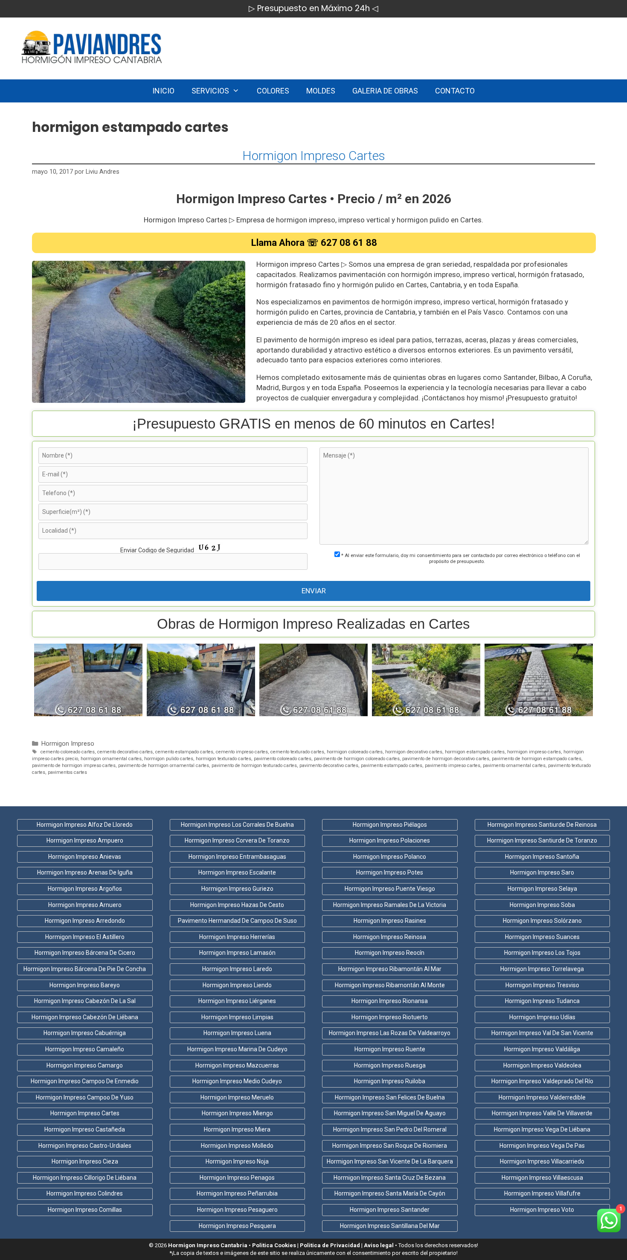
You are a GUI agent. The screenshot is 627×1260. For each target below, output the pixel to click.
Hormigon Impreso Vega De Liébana (542, 1129)
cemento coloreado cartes (68, 752)
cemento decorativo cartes (125, 752)
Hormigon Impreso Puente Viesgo (390, 888)
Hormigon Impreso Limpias (237, 1017)
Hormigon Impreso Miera (237, 1129)
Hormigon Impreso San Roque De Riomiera (389, 1145)
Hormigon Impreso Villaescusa (542, 1177)
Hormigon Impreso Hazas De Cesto (237, 904)
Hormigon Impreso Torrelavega (542, 968)
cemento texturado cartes (297, 752)
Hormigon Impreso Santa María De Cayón (389, 1193)
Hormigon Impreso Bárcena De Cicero (85, 952)
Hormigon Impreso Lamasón (237, 952)
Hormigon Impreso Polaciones (389, 840)
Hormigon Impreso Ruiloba (389, 1081)
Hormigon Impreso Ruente (389, 1049)
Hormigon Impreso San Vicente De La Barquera (390, 1161)
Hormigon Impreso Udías (542, 1017)
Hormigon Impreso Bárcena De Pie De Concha (84, 968)
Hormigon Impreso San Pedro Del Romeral (390, 1129)
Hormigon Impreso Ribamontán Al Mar (389, 968)
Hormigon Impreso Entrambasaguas (237, 856)
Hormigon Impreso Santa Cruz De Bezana (390, 1177)
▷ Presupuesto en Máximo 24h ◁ (313, 8)
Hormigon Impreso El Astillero (85, 936)
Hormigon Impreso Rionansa (389, 1001)
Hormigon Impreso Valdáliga (542, 1049)
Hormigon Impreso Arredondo (85, 920)
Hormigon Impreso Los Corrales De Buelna (237, 824)
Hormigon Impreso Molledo (237, 1145)
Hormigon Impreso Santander (390, 1209)
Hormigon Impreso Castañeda (84, 1129)
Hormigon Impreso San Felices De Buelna (390, 1097)
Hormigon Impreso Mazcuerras (237, 1065)
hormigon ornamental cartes (111, 758)
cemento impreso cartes (242, 752)
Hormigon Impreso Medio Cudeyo (237, 1081)
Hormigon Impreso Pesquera (237, 1225)
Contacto (455, 90)
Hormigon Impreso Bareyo (84, 985)
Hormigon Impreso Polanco (389, 856)
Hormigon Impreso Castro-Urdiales (84, 1145)
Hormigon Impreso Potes (389, 872)
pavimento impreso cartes (452, 765)
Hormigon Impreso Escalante (237, 872)
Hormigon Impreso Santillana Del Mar (390, 1225)
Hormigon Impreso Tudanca (542, 1001)
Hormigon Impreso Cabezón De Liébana (85, 1017)
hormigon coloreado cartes (355, 752)
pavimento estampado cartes (391, 765)
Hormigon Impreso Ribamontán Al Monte (390, 985)
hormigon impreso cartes (534, 752)
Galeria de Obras (385, 90)
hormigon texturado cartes (223, 758)
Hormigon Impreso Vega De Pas (542, 1145)
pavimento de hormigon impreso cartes (74, 765)
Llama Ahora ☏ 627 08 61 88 (314, 242)
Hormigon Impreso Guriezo (237, 888)
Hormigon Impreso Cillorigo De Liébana (84, 1177)
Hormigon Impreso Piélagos (390, 824)
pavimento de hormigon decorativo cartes (445, 758)
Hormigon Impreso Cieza (85, 1161)
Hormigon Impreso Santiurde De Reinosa (542, 824)
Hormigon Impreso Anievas (84, 856)
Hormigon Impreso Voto (542, 1209)
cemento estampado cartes (184, 752)
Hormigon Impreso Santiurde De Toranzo (542, 840)
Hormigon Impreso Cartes (313, 155)
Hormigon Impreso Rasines (390, 920)
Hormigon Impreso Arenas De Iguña (85, 872)
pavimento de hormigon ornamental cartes (163, 765)
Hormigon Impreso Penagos (237, 1177)
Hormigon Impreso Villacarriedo (542, 1161)
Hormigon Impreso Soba (542, 904)
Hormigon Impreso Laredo (237, 968)
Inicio (163, 90)
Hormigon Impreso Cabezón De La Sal (85, 1001)
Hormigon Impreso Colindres (84, 1193)
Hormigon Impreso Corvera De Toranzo (237, 840)
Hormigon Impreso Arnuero (85, 904)
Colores (273, 90)
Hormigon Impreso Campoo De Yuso (85, 1097)
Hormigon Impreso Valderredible (542, 1097)
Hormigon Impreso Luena (237, 1033)
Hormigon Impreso (67, 743)
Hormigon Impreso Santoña (542, 856)
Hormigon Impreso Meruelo (237, 1097)
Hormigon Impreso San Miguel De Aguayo (390, 1113)
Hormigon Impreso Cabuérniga (85, 1033)
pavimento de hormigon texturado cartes (254, 765)
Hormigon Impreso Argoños (85, 888)
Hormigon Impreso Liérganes (237, 1001)
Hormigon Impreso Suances (542, 936)
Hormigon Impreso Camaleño (84, 1049)
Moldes (320, 90)
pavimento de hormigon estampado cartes (536, 758)
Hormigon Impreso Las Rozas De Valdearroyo (389, 1033)
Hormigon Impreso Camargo (84, 1065)
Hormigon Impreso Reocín (389, 952)
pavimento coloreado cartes (282, 758)
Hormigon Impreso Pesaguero (237, 1209)
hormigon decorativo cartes (413, 752)
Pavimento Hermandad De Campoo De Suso (237, 920)
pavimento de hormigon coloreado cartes (357, 758)
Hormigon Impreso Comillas (85, 1209)
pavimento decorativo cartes (328, 765)
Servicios (210, 90)
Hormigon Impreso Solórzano (542, 920)
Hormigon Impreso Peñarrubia (237, 1193)
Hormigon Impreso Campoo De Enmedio (85, 1081)
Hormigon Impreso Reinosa (389, 936)
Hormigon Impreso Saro (542, 872)
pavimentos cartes (67, 772)
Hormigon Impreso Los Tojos (542, 952)
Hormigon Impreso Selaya (542, 888)
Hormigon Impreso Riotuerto (389, 1017)
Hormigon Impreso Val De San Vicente (542, 1033)
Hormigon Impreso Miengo (237, 1113)
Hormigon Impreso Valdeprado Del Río (542, 1081)
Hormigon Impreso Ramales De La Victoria (389, 904)
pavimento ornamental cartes (514, 765)
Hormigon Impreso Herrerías (237, 936)
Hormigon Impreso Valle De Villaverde (542, 1113)
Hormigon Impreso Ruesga (390, 1065)
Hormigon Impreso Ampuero (84, 840)
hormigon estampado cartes (475, 752)
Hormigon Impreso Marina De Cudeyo (237, 1049)
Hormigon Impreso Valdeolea (542, 1065)
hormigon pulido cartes (168, 758)
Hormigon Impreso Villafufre (542, 1193)
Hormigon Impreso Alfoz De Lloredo (85, 824)
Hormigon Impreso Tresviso (542, 985)
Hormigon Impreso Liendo (237, 985)
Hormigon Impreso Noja (237, 1161)
